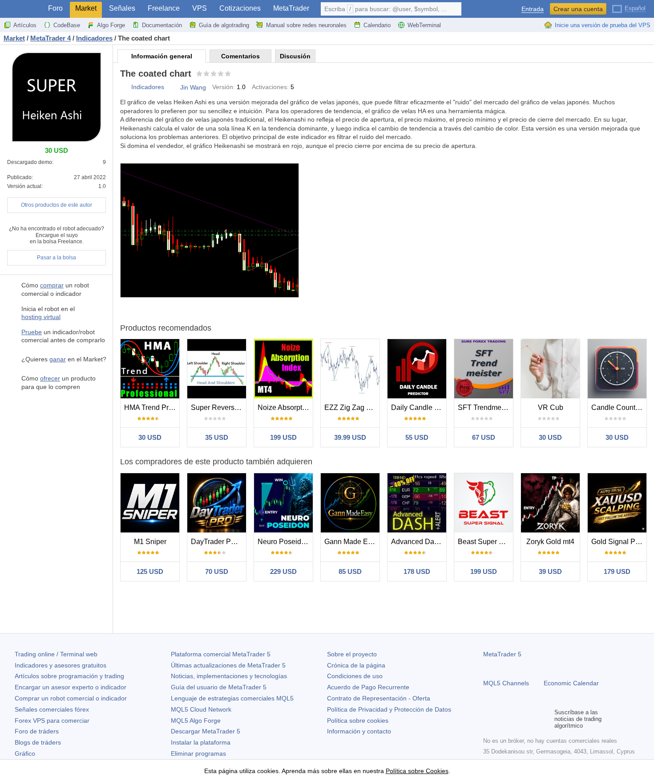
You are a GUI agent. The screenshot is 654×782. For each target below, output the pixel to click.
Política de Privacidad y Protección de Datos (389, 709)
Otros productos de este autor (56, 205)
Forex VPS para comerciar (52, 720)
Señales (122, 8)
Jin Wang (193, 87)
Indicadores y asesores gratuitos (60, 665)
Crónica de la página (356, 665)
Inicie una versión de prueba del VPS (602, 25)
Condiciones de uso (355, 676)
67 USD (483, 437)
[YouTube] (531, 719)
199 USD (283, 437)
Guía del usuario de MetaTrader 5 (218, 687)
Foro (55, 8)
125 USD (150, 571)
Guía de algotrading (224, 25)
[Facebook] (488, 719)
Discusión (295, 56)
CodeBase (66, 25)
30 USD (149, 437)
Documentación (162, 25)
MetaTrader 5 (502, 654)
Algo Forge (111, 25)
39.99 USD (350, 437)
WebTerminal (424, 25)
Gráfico (25, 753)
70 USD (216, 571)
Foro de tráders (37, 731)
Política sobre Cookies (417, 770)
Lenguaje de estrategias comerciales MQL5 (232, 698)
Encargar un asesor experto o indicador (70, 687)
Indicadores (147, 86)
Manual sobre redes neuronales (306, 25)
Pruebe (31, 332)
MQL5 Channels (506, 683)
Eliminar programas (198, 753)
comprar (52, 285)
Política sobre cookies (357, 720)
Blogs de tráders (38, 742)
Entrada (532, 9)
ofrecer (50, 378)
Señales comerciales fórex (52, 709)
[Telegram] (502, 719)
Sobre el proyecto (352, 654)
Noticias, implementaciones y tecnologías (229, 676)
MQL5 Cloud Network (201, 709)
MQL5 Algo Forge (196, 720)
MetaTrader (291, 8)
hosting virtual (41, 316)
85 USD (350, 571)
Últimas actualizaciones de (228, 665)
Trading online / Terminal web (56, 654)
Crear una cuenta (578, 8)
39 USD (550, 571)
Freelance (164, 8)
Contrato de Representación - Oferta (378, 698)
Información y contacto (359, 731)
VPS (199, 8)
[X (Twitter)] (517, 719)
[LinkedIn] (545, 719)
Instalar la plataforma (200, 742)
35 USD (216, 437)
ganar (57, 359)
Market (86, 8)
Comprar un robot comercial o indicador (71, 698)
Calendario (377, 25)
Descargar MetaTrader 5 (205, 731)
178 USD (417, 571)
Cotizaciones (240, 8)
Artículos (24, 25)
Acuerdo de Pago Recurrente (368, 687)
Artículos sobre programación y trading (69, 676)
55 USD (416, 437)
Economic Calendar (571, 683)
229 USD (283, 571)
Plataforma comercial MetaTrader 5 (220, 654)
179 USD (617, 571)
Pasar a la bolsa (56, 257)
